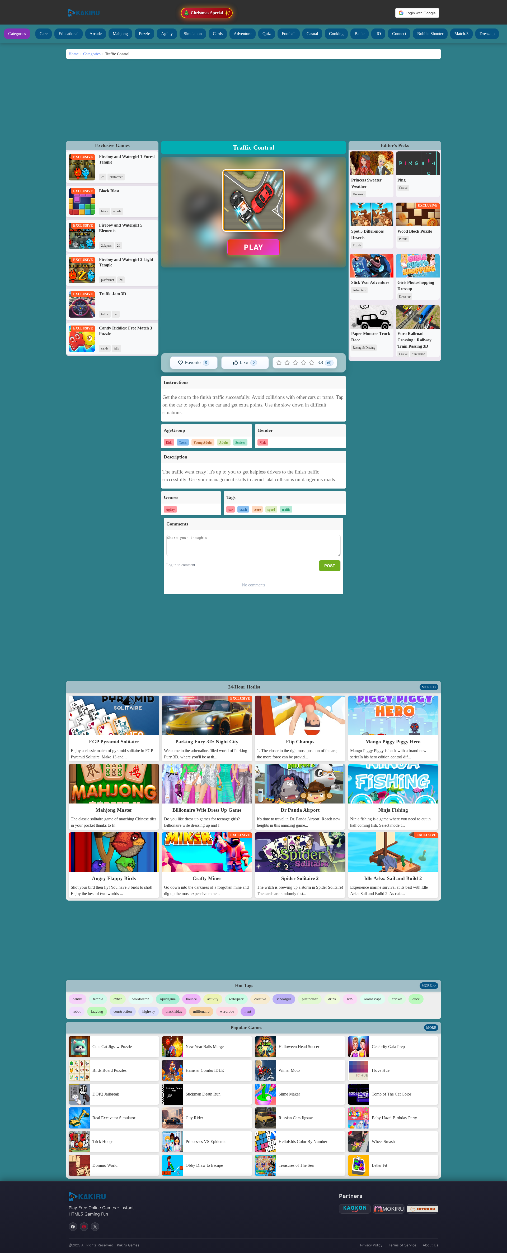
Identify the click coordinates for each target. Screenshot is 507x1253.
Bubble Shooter (430, 33)
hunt (248, 1011)
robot (77, 1011)
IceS (350, 999)
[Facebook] (73, 1226)
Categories (17, 33)
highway (148, 1011)
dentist (77, 999)
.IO (378, 33)
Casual (312, 33)
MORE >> (429, 687)
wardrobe (227, 1011)
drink (332, 999)
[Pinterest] (84, 1226)
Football (288, 33)
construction (123, 1011)
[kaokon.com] (355, 1209)
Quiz (266, 33)
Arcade (96, 33)
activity (212, 999)
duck (416, 999)
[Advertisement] (253, 99)
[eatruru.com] (422, 1209)
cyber (118, 999)
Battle (359, 33)
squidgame (168, 999)
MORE (431, 1028)
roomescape (372, 999)
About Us (430, 1245)
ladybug (97, 1011)
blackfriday (174, 1011)
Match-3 (461, 33)
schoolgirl (283, 999)
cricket (397, 999)
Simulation (193, 33)
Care (44, 33)
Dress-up (487, 33)
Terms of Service (402, 1245)
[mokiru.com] (389, 1209)
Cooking (336, 33)
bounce (191, 999)
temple (98, 999)
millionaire (201, 1011)
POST (329, 565)
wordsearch (140, 999)
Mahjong (120, 33)
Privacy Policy (371, 1245)
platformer (310, 999)
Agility (167, 33)
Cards (218, 33)
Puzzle (144, 33)
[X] (95, 1226)
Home (74, 53)
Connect (399, 33)
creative (260, 999)
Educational (68, 33)
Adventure (242, 33)
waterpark (236, 999)
